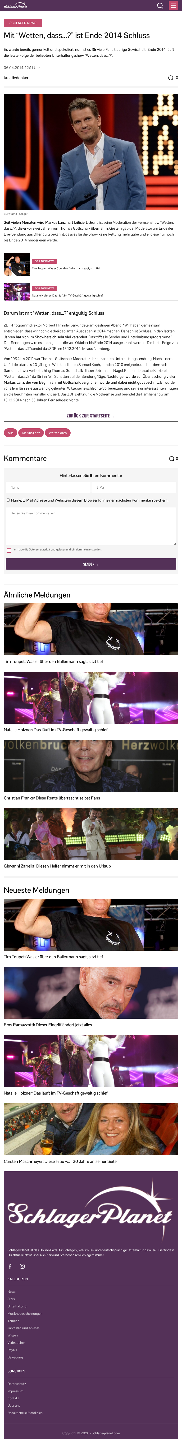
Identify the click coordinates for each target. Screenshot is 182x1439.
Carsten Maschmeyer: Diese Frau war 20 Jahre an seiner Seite (60, 1161)
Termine (13, 1321)
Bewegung (15, 1357)
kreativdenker (16, 77)
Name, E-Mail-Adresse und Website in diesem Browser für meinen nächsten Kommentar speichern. (89, 500)
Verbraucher (16, 1342)
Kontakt (13, 1398)
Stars (11, 1299)
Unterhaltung (17, 1306)
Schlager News (22, 23)
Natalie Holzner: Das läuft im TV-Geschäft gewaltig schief (67, 295)
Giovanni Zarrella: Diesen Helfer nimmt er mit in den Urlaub (57, 866)
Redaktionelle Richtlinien (25, 1413)
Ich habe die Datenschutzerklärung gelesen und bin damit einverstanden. (58, 549)
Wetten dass (58, 433)
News (11, 1291)
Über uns (14, 1405)
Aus (10, 433)
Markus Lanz (31, 433)
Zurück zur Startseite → (91, 415)
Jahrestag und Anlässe (24, 1328)
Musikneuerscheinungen (25, 1313)
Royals (12, 1350)
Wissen (13, 1335)
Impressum (15, 1391)
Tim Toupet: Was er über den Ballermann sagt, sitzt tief (66, 268)
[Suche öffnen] (160, 5)
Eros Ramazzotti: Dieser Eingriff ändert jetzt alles (48, 1024)
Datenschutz (17, 1384)
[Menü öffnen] (173, 5)
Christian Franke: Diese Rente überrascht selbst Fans (52, 798)
